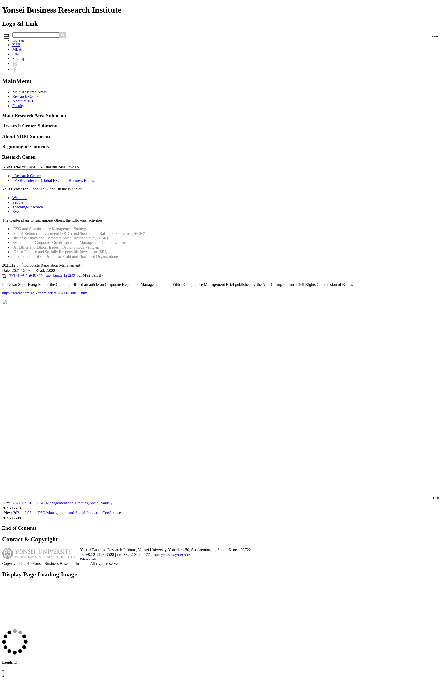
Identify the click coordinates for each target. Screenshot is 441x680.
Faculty (18, 106)
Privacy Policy (89, 559)
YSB (16, 45)
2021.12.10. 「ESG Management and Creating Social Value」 (63, 503)
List (436, 498)
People (17, 202)
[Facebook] (16, 69)
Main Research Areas (29, 92)
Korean (18, 40)
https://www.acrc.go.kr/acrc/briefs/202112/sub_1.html (45, 293)
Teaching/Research (27, 207)
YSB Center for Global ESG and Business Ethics (53, 180)
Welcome (19, 198)
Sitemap (18, 58)
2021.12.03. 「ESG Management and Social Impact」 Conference (67, 513)
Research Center (25, 96)
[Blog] (16, 63)
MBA (17, 49)
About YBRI (22, 101)
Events (17, 211)
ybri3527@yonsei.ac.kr (175, 555)
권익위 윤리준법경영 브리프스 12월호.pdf (44, 275)
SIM (15, 54)
